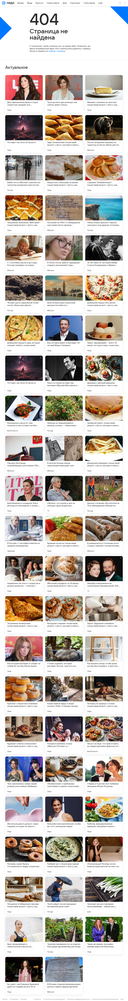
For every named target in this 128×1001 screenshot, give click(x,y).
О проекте (37, 999)
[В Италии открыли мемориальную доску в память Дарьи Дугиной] (64, 975)
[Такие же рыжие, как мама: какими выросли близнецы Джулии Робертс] (104, 935)
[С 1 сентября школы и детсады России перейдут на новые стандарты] (24, 254)
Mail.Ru (5, 999)
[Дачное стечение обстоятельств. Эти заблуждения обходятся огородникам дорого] (104, 494)
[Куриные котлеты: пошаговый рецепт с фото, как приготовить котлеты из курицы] (64, 535)
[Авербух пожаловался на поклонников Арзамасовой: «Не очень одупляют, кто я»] (104, 575)
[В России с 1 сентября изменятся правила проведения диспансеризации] (24, 535)
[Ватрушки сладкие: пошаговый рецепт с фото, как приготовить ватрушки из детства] (64, 615)
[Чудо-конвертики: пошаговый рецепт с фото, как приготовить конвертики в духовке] (64, 134)
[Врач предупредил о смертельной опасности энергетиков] (24, 935)
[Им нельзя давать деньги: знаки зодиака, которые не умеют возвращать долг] (24, 815)
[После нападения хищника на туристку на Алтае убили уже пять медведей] (104, 134)
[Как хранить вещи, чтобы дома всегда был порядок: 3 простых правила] (104, 655)
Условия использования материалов (105, 999)
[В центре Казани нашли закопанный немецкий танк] (64, 454)
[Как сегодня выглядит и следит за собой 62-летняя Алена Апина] (24, 655)
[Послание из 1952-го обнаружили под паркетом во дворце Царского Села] (64, 214)
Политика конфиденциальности (78, 999)
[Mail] (4, 3)
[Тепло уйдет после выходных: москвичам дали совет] (64, 895)
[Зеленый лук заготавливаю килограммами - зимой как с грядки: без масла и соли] (104, 895)
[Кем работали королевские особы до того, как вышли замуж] (64, 815)
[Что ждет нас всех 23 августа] (24, 134)
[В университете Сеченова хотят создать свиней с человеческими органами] (104, 535)
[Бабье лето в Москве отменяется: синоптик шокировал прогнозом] (24, 174)
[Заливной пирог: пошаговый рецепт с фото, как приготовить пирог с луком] (104, 414)
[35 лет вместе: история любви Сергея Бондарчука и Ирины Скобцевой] (104, 254)
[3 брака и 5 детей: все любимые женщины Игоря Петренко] (104, 775)
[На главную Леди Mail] (10, 3)
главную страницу (56, 51)
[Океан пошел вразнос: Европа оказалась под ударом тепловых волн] (104, 214)
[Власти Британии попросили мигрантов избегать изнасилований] (64, 294)
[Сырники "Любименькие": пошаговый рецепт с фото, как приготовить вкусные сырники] (104, 174)
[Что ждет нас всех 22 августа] (24, 374)
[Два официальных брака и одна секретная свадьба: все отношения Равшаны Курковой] (24, 94)
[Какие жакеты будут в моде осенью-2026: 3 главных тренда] (64, 695)
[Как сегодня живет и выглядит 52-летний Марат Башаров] (64, 334)
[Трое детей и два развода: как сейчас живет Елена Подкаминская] (64, 94)
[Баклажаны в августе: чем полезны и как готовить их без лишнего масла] (24, 414)
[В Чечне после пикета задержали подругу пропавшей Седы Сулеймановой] (64, 254)
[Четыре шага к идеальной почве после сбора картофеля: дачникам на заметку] (24, 294)
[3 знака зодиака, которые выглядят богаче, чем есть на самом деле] (64, 655)
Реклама (23, 999)
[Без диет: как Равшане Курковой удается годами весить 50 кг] (24, 975)
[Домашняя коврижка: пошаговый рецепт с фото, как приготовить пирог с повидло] (104, 454)
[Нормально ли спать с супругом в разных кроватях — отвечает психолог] (24, 575)
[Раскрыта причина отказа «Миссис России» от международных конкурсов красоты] (64, 735)
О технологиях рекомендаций (54, 999)
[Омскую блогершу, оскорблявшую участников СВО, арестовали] (24, 454)
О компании (14, 999)
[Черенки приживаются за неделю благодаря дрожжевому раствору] (64, 935)
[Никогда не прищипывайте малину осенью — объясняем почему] (64, 414)
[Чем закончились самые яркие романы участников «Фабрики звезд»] (24, 775)
